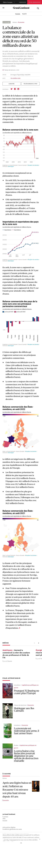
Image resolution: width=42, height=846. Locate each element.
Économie (21, 22)
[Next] (38, 643)
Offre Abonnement (35, 2)
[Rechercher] (37, 7)
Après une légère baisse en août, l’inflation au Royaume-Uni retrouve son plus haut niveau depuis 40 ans (17, 790)
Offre (4, 819)
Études (16, 745)
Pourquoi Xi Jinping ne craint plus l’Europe (26, 692)
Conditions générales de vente (12, 829)
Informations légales (9, 827)
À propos (5, 817)
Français (17, 14)
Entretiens (17, 685)
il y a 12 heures (7, 661)
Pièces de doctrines (20, 705)
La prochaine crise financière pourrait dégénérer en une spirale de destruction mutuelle (26, 756)
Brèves (15, 22)
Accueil (5, 820)
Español (24, 14)
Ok (21, 843)
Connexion (22, 2)
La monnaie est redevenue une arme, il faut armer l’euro (26, 731)
